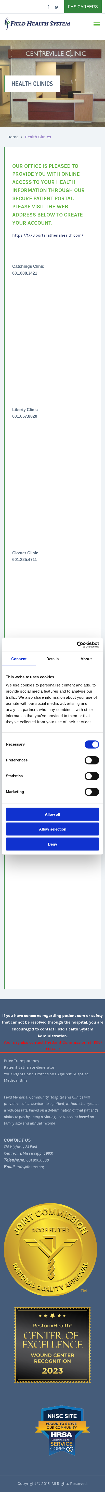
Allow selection (52, 829)
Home (12, 137)
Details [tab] (52, 659)
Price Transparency (21, 1061)
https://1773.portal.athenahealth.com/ (47, 235)
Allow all (52, 814)
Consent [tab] (19, 659)
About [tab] (86, 659)
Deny (52, 844)
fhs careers (83, 7)
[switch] (92, 760)
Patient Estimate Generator (29, 1067)
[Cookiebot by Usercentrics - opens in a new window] (77, 644)
